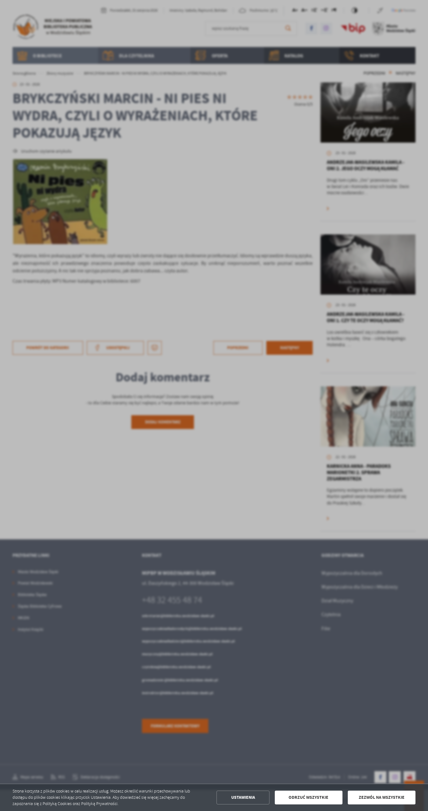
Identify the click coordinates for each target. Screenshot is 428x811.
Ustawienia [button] (243, 797)
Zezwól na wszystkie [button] (382, 797)
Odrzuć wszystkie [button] (308, 797)
